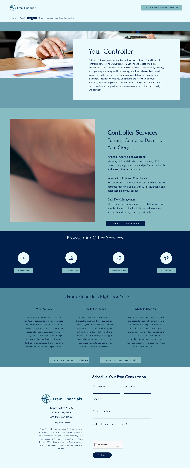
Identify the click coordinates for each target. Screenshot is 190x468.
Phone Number (101, 411)
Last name (129, 386)
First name (99, 386)
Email (96, 398)
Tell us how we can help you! (110, 424)
